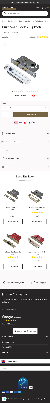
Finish (4, 103)
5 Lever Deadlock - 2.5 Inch (13, 253)
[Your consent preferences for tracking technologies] (4, 399)
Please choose (13, 221)
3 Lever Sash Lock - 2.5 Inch (37, 208)
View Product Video (23, 95)
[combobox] (25, 361)
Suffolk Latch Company (17, 399)
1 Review (32, 37)
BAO (43, 399)
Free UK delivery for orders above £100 (25, 2)
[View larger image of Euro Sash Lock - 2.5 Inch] (25, 65)
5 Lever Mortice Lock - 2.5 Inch (37, 253)
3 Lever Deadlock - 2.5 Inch (13, 208)
